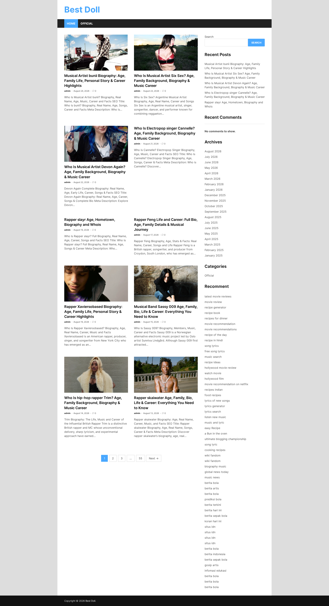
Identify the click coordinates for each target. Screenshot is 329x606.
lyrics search (213, 411)
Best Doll (82, 9)
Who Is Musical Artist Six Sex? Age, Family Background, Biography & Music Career (164, 81)
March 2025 (212, 244)
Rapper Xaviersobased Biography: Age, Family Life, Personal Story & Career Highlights (93, 311)
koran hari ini (213, 521)
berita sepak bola (216, 515)
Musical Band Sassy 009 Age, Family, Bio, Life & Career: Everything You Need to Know (166, 311)
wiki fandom (213, 455)
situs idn (210, 526)
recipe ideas (212, 362)
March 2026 (212, 178)
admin (67, 91)
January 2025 (214, 255)
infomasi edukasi (215, 570)
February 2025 (214, 250)
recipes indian (214, 389)
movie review (213, 302)
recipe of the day (216, 334)
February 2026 (214, 184)
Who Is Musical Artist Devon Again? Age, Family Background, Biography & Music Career (95, 172)
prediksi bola (213, 499)
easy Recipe (212, 428)
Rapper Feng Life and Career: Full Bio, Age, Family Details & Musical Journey (166, 224)
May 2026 (211, 167)
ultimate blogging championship (225, 439)
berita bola (212, 483)
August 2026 (213, 151)
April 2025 (211, 239)
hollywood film (214, 378)
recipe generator (215, 307)
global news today (217, 472)
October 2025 (214, 206)
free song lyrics (215, 351)
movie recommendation (220, 324)
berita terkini (213, 504)
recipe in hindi (214, 340)
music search (213, 356)
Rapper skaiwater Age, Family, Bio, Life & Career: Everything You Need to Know (164, 403)
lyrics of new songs (217, 400)
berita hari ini (213, 510)
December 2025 (215, 195)
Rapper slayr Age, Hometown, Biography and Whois (234, 104)
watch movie (213, 373)
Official (87, 23)
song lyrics (212, 345)
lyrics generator (215, 406)
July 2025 (211, 222)
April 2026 (211, 173)
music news (212, 477)
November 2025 (215, 200)
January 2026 (214, 189)
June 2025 (211, 228)
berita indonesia (215, 554)
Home (71, 23)
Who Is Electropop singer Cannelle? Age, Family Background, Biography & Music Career (164, 133)
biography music (215, 466)
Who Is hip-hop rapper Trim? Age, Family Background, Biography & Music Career (93, 403)
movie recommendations (221, 329)
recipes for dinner (216, 318)
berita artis (212, 488)
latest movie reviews (218, 296)
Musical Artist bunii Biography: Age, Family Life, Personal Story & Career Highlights (94, 81)
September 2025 (216, 211)
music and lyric (214, 422)
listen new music (215, 417)
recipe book (212, 313)
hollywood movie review (220, 367)
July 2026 (211, 156)
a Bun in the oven (216, 433)
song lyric (211, 444)
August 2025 (213, 217)
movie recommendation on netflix (226, 384)
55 (140, 458)
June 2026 (211, 162)
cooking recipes (215, 450)
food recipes (213, 395)
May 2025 (211, 233)
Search (209, 36)
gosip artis (211, 565)
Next (154, 458)
